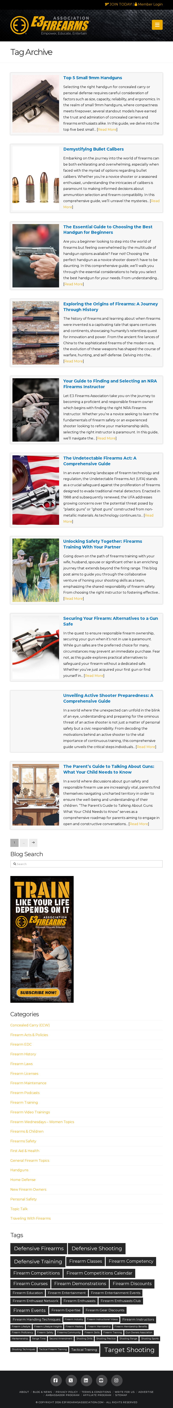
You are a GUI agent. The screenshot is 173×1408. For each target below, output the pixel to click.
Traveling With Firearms (30, 1218)
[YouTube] (101, 1380)
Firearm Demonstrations (80, 1283)
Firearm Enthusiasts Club (121, 1301)
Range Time (39, 1338)
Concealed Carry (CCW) (30, 1025)
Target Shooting (129, 1350)
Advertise (146, 1391)
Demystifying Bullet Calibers (93, 149)
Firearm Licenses (24, 1074)
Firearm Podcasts (24, 1093)
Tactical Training (84, 1350)
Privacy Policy (67, 1391)
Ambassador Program (63, 1395)
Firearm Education (28, 1293)
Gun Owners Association (139, 1332)
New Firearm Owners (28, 1190)
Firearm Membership (99, 1326)
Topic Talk (19, 1209)
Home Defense (23, 1180)
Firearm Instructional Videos (102, 1319)
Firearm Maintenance (28, 1083)
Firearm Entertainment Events (115, 1293)
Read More (107, 130)
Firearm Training (24, 1103)
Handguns (19, 1170)
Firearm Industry (74, 1319)
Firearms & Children (26, 1131)
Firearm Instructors (138, 1319)
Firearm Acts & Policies (29, 1035)
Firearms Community (69, 1332)
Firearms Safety (23, 1141)
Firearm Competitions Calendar (99, 1273)
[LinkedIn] (86, 1380)
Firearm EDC (21, 1044)
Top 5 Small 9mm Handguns (92, 77)
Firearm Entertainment (67, 1293)
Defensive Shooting (97, 1248)
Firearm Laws (21, 1064)
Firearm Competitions (36, 1273)
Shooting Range (128, 1338)
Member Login (150, 4)
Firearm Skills (92, 1332)
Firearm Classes (85, 1261)
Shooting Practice (106, 1338)
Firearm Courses (30, 1283)
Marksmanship (20, 1338)
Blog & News (42, 1391)
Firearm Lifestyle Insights (48, 1326)
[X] (71, 1380)
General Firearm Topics (29, 1161)
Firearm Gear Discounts (105, 1310)
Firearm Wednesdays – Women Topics (42, 1122)
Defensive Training (38, 1261)
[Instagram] (117, 1380)
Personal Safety (23, 1199)
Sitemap (121, 1395)
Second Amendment (60, 1338)
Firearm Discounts (132, 1283)
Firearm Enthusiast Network (35, 1301)
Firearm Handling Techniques (36, 1319)
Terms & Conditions (96, 1391)
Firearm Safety (45, 1332)
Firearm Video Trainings (30, 1112)
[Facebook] (56, 1380)
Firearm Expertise (66, 1310)
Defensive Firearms (39, 1248)
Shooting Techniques (23, 1349)
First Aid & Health (24, 1151)
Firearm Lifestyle (21, 1326)
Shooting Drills (84, 1338)
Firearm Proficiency (22, 1332)
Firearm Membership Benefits (131, 1326)
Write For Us (125, 1391)
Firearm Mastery (75, 1326)
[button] (157, 25)
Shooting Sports (150, 1338)
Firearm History (23, 1054)
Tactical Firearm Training (53, 1349)
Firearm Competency (131, 1261)
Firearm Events (29, 1310)
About (24, 1391)
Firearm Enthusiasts (79, 1301)
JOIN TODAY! (120, 4)
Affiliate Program (97, 1395)
